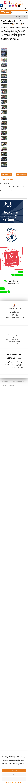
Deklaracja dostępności (6, 191)
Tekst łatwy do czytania (14, 341)
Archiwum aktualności (5, 197)
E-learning (21, 9)
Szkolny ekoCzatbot (5, 183)
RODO (14, 330)
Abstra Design (10, 385)
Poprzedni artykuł (6, 174)
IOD (14, 332)
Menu (6, 12)
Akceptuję (14, 770)
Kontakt (4, 9)
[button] (25, 753)
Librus (15, 9)
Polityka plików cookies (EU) (14, 344)
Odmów (14, 774)
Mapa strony (14, 337)
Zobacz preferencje (14, 779)
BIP (26, 9)
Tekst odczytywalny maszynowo (14, 339)
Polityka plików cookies (12, 782)
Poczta (9, 9)
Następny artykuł (21, 174)
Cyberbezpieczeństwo (6, 194)
